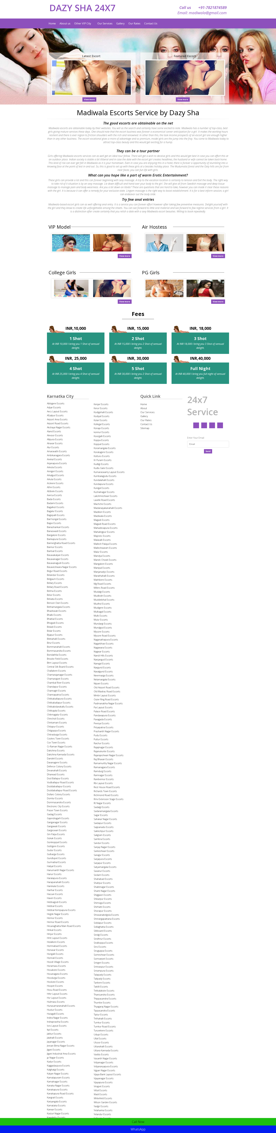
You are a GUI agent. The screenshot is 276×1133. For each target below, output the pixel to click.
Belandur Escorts (56, 574)
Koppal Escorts (101, 444)
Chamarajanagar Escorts (59, 674)
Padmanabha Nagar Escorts (108, 703)
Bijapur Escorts (54, 634)
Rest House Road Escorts (107, 787)
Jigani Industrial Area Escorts (61, 1053)
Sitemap (144, 428)
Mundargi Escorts (103, 623)
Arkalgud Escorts (55, 475)
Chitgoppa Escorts (56, 730)
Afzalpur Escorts (55, 415)
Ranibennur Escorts (104, 779)
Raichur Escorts (102, 743)
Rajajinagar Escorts (103, 747)
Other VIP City (83, 23)
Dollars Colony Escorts (58, 794)
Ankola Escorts (54, 467)
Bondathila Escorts (56, 654)
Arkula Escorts (54, 479)
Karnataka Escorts (56, 1105)
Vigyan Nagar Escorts (104, 1070)
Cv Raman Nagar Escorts (59, 746)
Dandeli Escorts (55, 758)
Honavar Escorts (55, 949)
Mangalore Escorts (103, 563)
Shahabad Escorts (103, 878)
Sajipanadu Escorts (104, 827)
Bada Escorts (54, 499)
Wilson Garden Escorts (105, 1102)
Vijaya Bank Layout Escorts (107, 1074)
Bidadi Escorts (54, 626)
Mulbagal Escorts (102, 611)
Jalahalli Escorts (55, 1037)
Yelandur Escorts (102, 1114)
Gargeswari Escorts (57, 830)
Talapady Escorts (102, 974)
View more (89, 99)
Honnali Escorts (55, 957)
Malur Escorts (101, 551)
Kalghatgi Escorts (55, 1069)
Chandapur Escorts (57, 686)
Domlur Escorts (55, 798)
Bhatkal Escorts (55, 618)
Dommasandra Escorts (59, 802)
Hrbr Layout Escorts (57, 993)
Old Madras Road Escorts (107, 691)
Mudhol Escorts (102, 603)
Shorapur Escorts (103, 910)
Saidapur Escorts (102, 823)
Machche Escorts (102, 503)
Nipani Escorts (101, 683)
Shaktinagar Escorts (104, 886)
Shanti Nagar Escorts (104, 890)
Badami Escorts (55, 503)
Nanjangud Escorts (103, 659)
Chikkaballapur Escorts (58, 702)
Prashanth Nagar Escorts (106, 731)
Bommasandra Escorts (59, 650)
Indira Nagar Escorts (57, 1017)
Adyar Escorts (54, 407)
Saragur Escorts (102, 854)
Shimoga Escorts (102, 902)
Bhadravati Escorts (56, 610)
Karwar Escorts (54, 1109)
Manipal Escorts (102, 567)
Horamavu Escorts (56, 965)
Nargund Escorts (102, 667)
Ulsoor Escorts (101, 1042)
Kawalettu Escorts (56, 1117)
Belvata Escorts (55, 598)
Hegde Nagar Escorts (58, 914)
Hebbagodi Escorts (57, 902)
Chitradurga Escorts (57, 734)
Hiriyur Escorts (54, 933)
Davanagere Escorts (57, 762)
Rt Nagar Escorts (102, 803)
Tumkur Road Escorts (105, 1026)
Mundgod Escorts (103, 627)
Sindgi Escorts (101, 934)
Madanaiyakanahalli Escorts (108, 507)
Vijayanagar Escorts (104, 1078)
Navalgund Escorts (103, 671)
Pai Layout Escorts (103, 707)
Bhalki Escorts (54, 614)
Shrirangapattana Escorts (107, 918)
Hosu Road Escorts (57, 989)
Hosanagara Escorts (57, 973)
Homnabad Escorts (57, 945)
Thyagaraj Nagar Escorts (106, 1006)
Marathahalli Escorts (104, 575)
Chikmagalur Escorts (57, 714)
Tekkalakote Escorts (104, 990)
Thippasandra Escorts (105, 998)
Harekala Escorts (55, 886)
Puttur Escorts (101, 739)
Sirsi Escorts (100, 946)
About (143, 408)
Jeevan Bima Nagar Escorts (60, 1045)
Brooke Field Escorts (57, 658)
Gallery (120, 23)
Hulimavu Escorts (56, 1001)
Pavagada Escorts (103, 719)
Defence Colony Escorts (59, 766)
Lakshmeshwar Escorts (105, 495)
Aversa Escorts (54, 495)
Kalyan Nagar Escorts (58, 1073)
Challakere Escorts (56, 670)
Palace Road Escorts (104, 711)
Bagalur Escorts (55, 511)
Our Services (104, 23)
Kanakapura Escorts (57, 1089)
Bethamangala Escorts (58, 606)
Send (208, 451)
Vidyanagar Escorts (103, 1062)
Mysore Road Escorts (105, 635)
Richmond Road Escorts (106, 795)
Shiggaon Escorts (102, 894)
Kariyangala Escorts (57, 1101)
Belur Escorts (54, 594)
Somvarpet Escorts (103, 958)
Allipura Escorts (55, 439)
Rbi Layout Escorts (103, 783)
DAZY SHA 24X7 (82, 8)
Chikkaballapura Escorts (59, 698)
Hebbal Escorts (55, 906)
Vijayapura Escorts (103, 1082)
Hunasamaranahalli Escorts (61, 1005)
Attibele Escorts (55, 491)
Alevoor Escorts (55, 435)
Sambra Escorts (102, 839)
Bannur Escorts (55, 547)
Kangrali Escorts (55, 1097)
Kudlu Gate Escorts (103, 468)
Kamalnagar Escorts (57, 1081)
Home (52, 23)
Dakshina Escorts (56, 750)
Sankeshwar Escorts (104, 851)
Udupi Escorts (101, 1034)
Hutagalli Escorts (55, 1013)
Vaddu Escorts (101, 1054)
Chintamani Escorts (57, 722)
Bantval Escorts (55, 551)
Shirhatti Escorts (102, 906)
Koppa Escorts (101, 440)
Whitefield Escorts (103, 1098)
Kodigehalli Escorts (103, 412)
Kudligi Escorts (101, 464)
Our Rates (134, 23)
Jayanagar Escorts (56, 1041)
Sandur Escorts (101, 843)
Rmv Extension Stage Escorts (108, 799)
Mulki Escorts (100, 615)
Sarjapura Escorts (103, 858)
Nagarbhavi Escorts (104, 643)
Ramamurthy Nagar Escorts (108, 763)
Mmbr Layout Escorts (105, 695)
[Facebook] (196, 425)
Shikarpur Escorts (103, 898)
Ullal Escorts (100, 1038)
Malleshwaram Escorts (105, 547)
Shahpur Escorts (102, 882)
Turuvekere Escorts (103, 1030)
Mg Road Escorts (102, 583)
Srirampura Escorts (104, 970)
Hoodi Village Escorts (58, 961)
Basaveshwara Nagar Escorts (62, 566)
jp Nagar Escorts (55, 1057)
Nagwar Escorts (102, 651)
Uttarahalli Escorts (103, 1046)
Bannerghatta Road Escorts (61, 543)
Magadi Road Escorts (105, 523)
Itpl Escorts (52, 1029)
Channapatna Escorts (58, 694)
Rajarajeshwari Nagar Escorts (108, 755)
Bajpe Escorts (54, 523)
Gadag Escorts (54, 814)
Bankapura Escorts (56, 539)
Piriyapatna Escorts (103, 727)
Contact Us (150, 23)
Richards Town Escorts (105, 791)
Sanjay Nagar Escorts (104, 847)
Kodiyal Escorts (101, 416)
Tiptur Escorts (101, 1014)
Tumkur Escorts (102, 1022)
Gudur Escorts (54, 850)
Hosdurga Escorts (56, 977)
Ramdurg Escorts (102, 771)
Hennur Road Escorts (58, 922)
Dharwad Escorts (56, 774)
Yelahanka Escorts (103, 1110)
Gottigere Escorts (56, 846)
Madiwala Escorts (103, 515)
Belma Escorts (54, 590)
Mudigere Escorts (103, 607)
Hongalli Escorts (55, 953)
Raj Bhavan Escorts (103, 759)
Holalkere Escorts (56, 941)
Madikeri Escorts (102, 511)
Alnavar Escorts (55, 443)
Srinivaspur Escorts (103, 966)
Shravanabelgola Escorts (106, 914)
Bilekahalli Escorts (56, 638)
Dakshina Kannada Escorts (60, 754)
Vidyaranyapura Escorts (106, 1066)
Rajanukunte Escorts (104, 751)
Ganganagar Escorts (57, 822)
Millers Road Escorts (104, 587)
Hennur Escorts (55, 918)
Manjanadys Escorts (104, 571)
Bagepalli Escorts (56, 515)
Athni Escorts (53, 487)
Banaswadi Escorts (56, 531)
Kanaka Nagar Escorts (58, 1085)
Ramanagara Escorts (104, 767)
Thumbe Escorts (102, 1002)
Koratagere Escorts (103, 452)
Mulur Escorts (101, 619)
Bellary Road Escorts (57, 586)
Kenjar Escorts (101, 404)
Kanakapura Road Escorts (60, 1093)
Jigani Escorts (53, 1049)
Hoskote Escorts (55, 981)
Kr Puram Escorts (102, 460)
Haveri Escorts (54, 898)
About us (65, 23)
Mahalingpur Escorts (104, 531)
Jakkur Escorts (54, 1033)
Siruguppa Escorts (103, 950)
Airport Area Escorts (57, 419)
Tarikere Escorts (102, 982)
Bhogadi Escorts (55, 622)
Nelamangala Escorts (104, 679)
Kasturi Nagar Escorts (58, 1113)
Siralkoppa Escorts (103, 942)
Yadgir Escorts (101, 1106)
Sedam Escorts (101, 874)
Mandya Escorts (102, 555)
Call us (203, 7)
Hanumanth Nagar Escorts (60, 870)
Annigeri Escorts (55, 471)
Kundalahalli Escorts (104, 480)
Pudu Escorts (100, 735)
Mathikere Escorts (103, 579)
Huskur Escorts (54, 1009)
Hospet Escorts (55, 985)
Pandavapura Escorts (105, 715)
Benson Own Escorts (57, 602)
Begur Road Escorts (57, 570)
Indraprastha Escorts (58, 1021)
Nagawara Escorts (103, 647)
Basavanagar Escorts (57, 559)
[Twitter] (204, 425)
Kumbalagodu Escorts (105, 476)
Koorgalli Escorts (102, 436)
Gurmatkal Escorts (56, 862)
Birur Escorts (53, 642)
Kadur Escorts (54, 1061)
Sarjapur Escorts (102, 862)
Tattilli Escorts (101, 986)
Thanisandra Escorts (104, 994)
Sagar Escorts (101, 815)
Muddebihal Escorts (104, 599)
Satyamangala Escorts (105, 866)
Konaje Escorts (101, 428)
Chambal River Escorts (58, 682)
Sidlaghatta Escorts (104, 926)
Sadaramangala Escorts (106, 811)
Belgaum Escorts (55, 578)
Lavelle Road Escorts (104, 499)
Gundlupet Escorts (56, 858)
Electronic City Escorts (58, 806)
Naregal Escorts (102, 663)
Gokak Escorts (54, 838)
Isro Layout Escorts (57, 1025)
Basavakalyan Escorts (58, 555)
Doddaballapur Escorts (59, 786)
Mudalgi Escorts (102, 591)
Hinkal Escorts (54, 929)
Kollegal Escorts (102, 424)
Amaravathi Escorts (57, 451)
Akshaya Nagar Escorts (58, 427)
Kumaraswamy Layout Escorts (109, 472)
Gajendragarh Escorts (58, 818)
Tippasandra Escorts (104, 1010)
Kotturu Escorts (102, 456)
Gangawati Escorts (56, 826)
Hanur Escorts (54, 874)
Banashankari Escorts (58, 527)
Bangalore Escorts (56, 535)
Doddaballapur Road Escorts (62, 790)
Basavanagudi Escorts (58, 563)
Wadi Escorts (100, 1094)
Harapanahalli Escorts (58, 882)
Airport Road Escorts (57, 423)
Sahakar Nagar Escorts (105, 819)
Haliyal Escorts (54, 866)
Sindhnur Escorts (102, 938)
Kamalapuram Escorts (58, 1077)
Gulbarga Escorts (56, 854)
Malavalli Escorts (102, 539)
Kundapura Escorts (103, 484)
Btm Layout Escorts (57, 662)
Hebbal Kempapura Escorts (61, 910)
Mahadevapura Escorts (106, 527)
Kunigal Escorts (101, 488)
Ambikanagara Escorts (58, 455)
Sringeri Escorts (102, 962)
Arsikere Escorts (55, 483)
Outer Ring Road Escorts (106, 699)
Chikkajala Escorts (56, 710)
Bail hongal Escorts (56, 519)
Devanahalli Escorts (57, 770)
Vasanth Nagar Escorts (105, 1058)
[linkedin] (212, 425)
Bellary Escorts (54, 582)
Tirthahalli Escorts (103, 1018)
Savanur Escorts (102, 870)
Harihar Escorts (55, 890)
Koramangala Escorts (105, 448)
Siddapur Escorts (102, 922)
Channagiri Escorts (56, 690)
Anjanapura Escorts (57, 463)
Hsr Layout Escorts (56, 997)
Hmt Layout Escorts (57, 937)
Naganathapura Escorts (106, 639)
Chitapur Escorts (55, 726)
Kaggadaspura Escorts (58, 1065)
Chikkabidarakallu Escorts (60, 706)
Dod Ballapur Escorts (58, 778)
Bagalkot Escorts (55, 507)
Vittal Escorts (100, 1090)
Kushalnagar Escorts (104, 492)
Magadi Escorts (102, 519)
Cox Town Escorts (56, 742)
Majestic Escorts (102, 535)
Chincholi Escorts (56, 718)
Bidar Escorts (54, 630)
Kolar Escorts (100, 420)
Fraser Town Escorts (57, 810)
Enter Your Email (195, 437)
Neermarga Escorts (104, 675)
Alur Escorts (53, 447)
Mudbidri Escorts (102, 595)
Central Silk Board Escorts (60, 666)
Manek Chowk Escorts (105, 559)
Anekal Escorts (54, 459)
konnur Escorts (101, 432)
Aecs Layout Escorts (57, 411)
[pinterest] (220, 425)
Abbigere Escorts (55, 403)
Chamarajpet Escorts (58, 678)
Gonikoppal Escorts (57, 842)
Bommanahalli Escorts (58, 646)
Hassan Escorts (55, 894)
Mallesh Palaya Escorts (105, 543)
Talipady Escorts (102, 978)
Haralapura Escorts (57, 878)
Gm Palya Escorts (56, 834)
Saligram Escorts (102, 835)
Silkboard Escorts (103, 930)
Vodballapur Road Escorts (60, 782)
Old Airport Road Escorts (106, 687)
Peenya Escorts (101, 723)
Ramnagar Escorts (103, 775)
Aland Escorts (54, 431)
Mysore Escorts (102, 631)
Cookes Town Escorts (58, 738)
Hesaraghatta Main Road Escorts (64, 925)
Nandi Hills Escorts (103, 655)
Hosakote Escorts (56, 969)
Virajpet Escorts (102, 1086)
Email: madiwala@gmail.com (202, 12)
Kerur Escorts (100, 408)
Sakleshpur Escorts (103, 831)
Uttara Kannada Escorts (106, 1050)
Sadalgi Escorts (101, 807)
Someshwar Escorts (104, 954)
